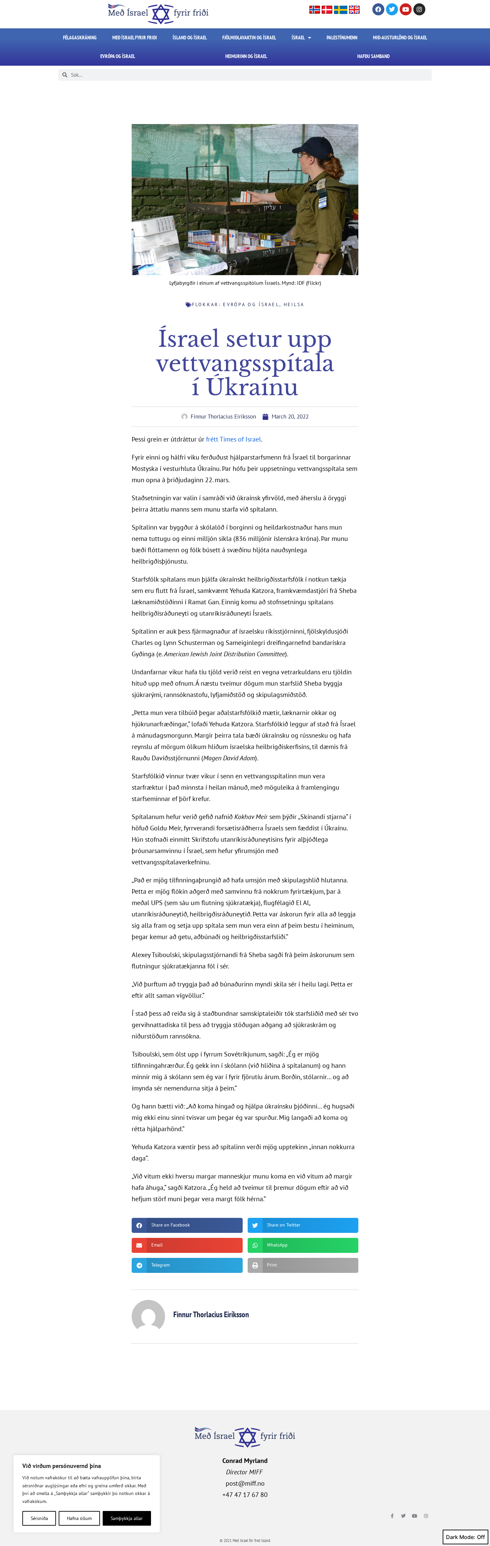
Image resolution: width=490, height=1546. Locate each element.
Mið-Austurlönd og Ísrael (400, 37)
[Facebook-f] (392, 1516)
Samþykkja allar (127, 1518)
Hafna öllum (79, 1518)
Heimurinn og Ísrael (246, 56)
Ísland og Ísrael (190, 37)
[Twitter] (392, 9)
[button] (187, 1225)
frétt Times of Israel (233, 439)
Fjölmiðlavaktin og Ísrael (249, 37)
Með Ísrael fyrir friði (134, 37)
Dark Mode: (460, 1537)
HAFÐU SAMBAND (373, 56)
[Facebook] (378, 9)
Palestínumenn (342, 37)
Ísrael (298, 37)
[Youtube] (406, 9)
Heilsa (294, 304)
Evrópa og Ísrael (117, 56)
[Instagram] (419, 9)
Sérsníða (39, 1518)
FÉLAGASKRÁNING (80, 37)
